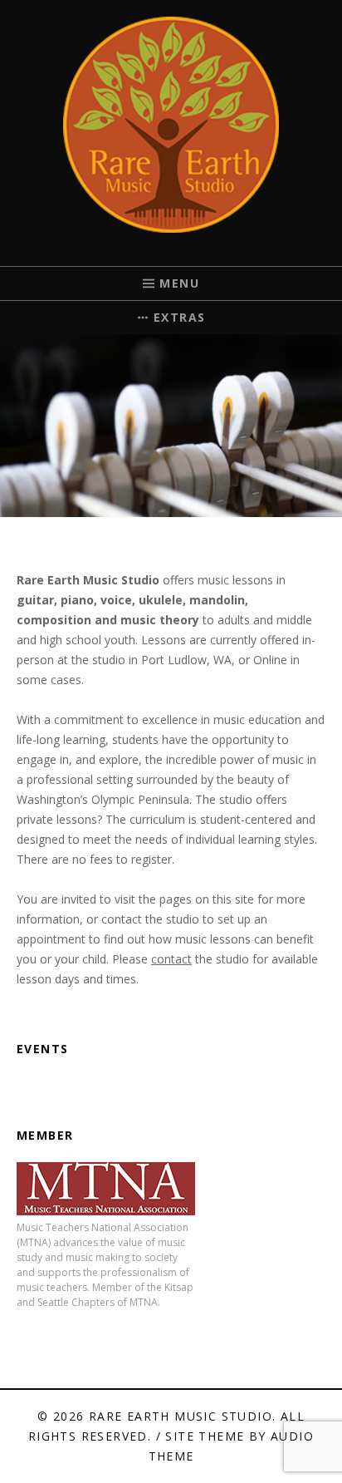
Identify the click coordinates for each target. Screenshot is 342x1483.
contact (171, 959)
